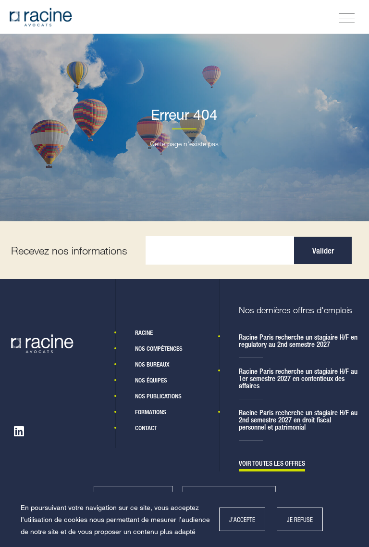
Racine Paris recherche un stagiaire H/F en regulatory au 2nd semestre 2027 (298, 340)
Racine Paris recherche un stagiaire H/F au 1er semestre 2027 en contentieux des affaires (298, 378)
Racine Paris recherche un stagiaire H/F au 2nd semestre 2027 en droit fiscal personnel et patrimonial (298, 420)
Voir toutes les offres (272, 463)
